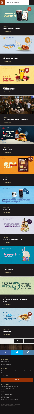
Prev (18, 340)
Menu (31, 2)
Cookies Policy (5, 361)
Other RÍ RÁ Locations (13, 2)
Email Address (5, 375)
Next (29, 340)
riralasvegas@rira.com (11, 399)
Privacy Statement (6, 364)
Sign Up (17, 379)
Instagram (28, 352)
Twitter (17, 352)
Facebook (5, 352)
